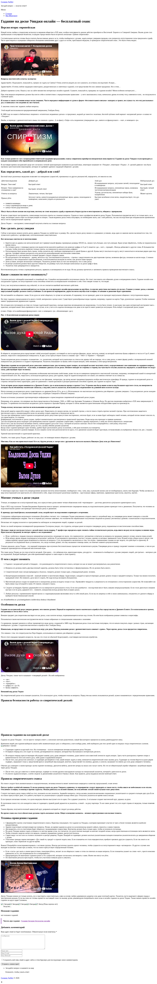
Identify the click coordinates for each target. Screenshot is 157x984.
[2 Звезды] (13, 904)
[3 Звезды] (22, 904)
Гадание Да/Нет (7, 2)
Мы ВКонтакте (11, 16)
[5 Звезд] (39, 904)
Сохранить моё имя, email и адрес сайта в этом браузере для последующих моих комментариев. (40, 960)
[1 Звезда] (5, 904)
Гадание (9, 14)
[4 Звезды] (31, 904)
